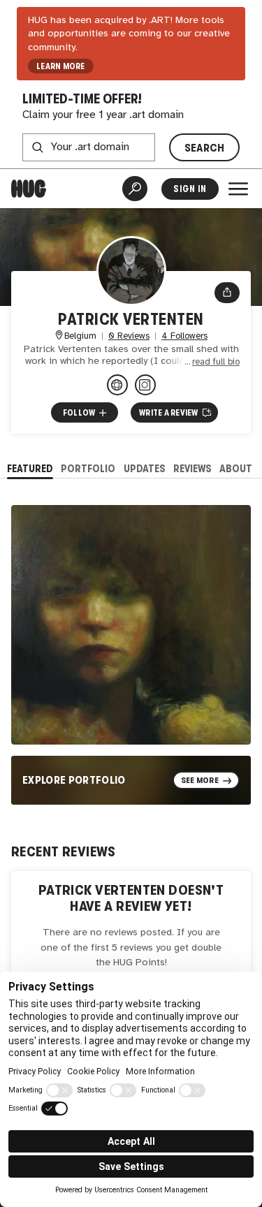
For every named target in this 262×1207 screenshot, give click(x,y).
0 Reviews (129, 336)
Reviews (192, 468)
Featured (30, 468)
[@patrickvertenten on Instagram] (145, 384)
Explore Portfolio (74, 780)
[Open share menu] (227, 292)
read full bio (216, 362)
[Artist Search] (134, 188)
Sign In (189, 189)
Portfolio (88, 468)
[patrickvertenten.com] (117, 384)
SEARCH (204, 147)
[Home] (28, 188)
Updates (145, 468)
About (235, 468)
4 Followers (184, 336)
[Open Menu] (238, 188)
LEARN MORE (60, 66)
